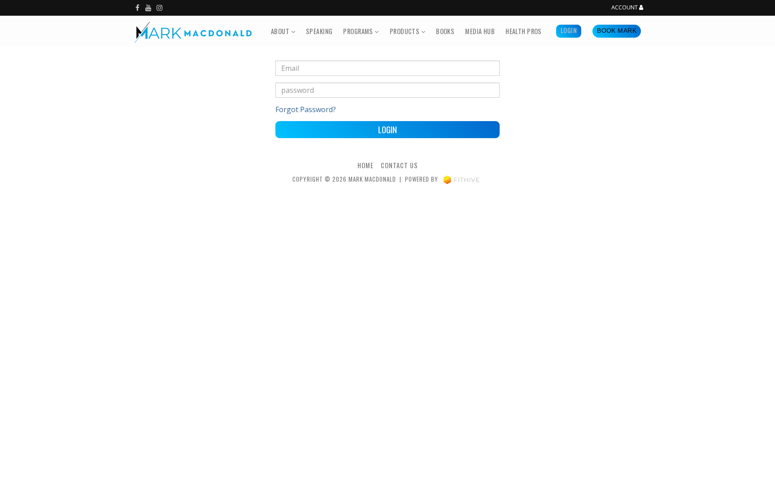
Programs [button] (358, 31)
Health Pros (523, 31)
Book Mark (616, 30)
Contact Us (399, 165)
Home (365, 165)
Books (445, 31)
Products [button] (405, 31)
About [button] (281, 31)
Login (569, 30)
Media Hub (480, 31)
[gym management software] (461, 179)
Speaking (319, 31)
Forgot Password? (305, 109)
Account (625, 7)
